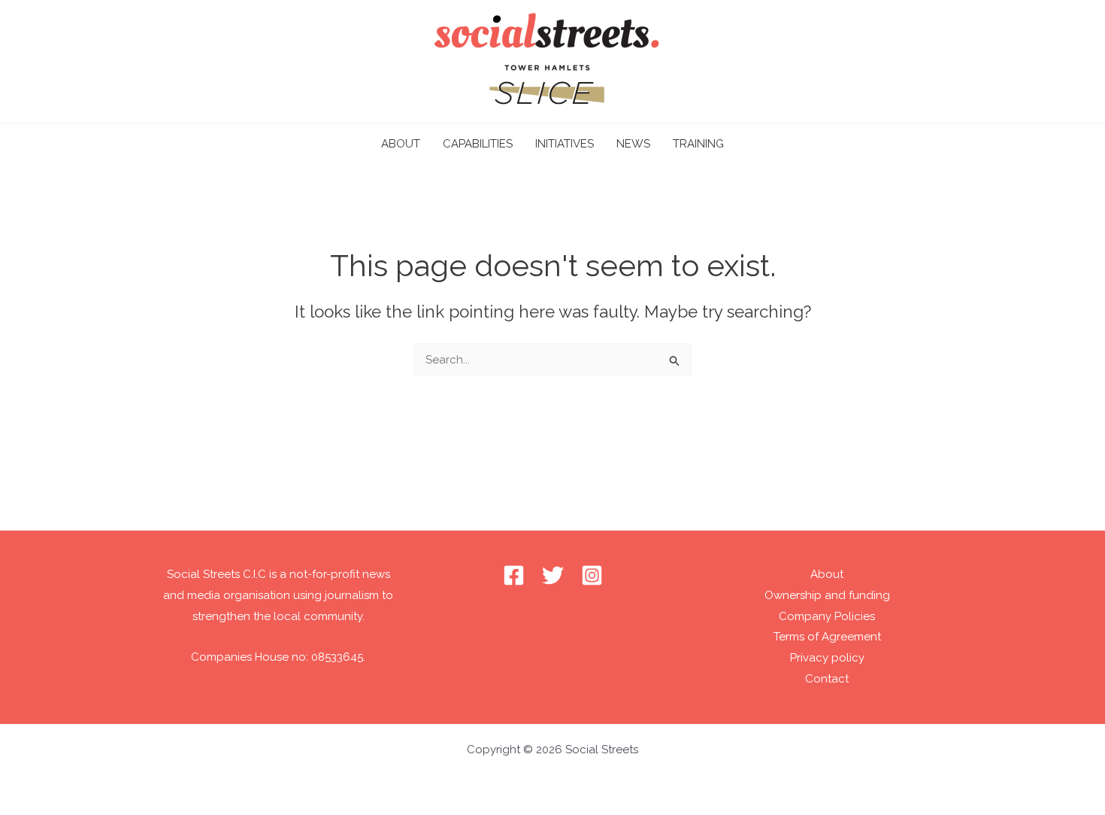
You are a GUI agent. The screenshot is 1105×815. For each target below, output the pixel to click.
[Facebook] (514, 575)
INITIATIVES (564, 144)
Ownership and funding (827, 595)
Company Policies (827, 616)
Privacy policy (827, 657)
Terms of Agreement (827, 636)
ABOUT (400, 144)
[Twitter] (553, 575)
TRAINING (698, 144)
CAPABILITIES (478, 144)
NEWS (633, 144)
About (826, 574)
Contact (827, 679)
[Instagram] (592, 575)
